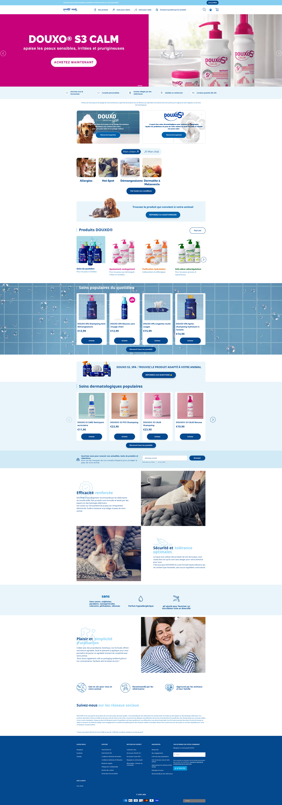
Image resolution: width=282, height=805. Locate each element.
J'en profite (212, 3)
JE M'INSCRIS (180, 768)
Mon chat (153, 151)
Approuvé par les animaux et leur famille (162, 766)
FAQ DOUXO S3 (106, 750)
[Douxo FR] (70, 9)
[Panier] (217, 9)
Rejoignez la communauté (135, 760)
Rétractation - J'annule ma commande (134, 764)
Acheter (92, 341)
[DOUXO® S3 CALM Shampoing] (157, 406)
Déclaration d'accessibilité (110, 774)
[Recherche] (204, 9)
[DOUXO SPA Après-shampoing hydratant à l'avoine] (190, 307)
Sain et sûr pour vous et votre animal (161, 761)
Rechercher (155, 750)
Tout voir (197, 231)
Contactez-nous (131, 750)
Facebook (79, 753)
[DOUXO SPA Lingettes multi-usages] (157, 307)
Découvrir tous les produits (141, 349)
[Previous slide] (3, 53)
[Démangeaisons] (130, 172)
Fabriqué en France (157, 770)
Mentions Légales (107, 763)
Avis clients (80, 786)
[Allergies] (86, 172)
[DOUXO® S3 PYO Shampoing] (124, 406)
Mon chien (129, 151)
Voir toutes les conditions (141, 191)
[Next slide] (279, 53)
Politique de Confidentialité (110, 767)
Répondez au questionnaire (163, 215)
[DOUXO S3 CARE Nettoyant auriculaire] (91, 406)
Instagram (80, 750)
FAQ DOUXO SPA (107, 753)
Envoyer (197, 458)
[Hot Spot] (108, 172)
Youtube (79, 756)
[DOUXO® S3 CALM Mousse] (190, 406)
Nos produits (103, 10)
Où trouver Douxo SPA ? (134, 756)
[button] (142, 85)
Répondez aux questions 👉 (159, 375)
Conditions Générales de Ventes (111, 756)
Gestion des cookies (108, 770)
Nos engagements (157, 753)
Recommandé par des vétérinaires (162, 774)
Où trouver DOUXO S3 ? (134, 753)
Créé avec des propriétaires (160, 756)
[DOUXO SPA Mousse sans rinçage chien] (124, 307)
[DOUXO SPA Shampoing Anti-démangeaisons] (91, 307)
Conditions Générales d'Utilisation (112, 760)
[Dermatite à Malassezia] (152, 172)
